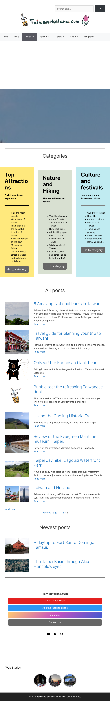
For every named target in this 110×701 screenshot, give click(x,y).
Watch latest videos (55, 600)
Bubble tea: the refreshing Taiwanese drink (68, 389)
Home (5, 36)
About (73, 36)
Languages (89, 36)
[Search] (100, 8)
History (58, 36)
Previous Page (49, 512)
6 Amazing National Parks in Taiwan (67, 303)
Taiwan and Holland (52, 487)
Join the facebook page (55, 607)
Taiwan (27, 36)
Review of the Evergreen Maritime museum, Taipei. (65, 439)
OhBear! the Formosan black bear (65, 362)
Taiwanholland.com (55, 593)
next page (10, 509)
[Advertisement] (55, 61)
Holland (43, 36)
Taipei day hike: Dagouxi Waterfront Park (67, 463)
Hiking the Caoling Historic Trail (63, 415)
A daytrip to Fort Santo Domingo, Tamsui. (64, 545)
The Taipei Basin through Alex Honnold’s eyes (61, 564)
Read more (39, 324)
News (16, 36)
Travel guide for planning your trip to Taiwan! (67, 336)
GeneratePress (74, 696)
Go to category (16, 269)
